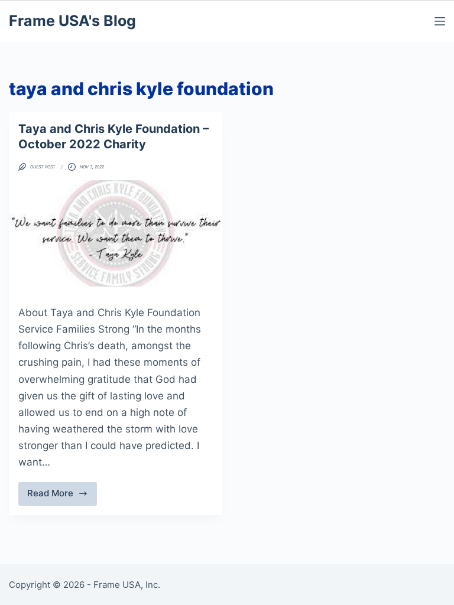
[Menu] (439, 21)
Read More (62, 496)
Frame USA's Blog (72, 21)
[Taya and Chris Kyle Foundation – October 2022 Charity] (115, 233)
